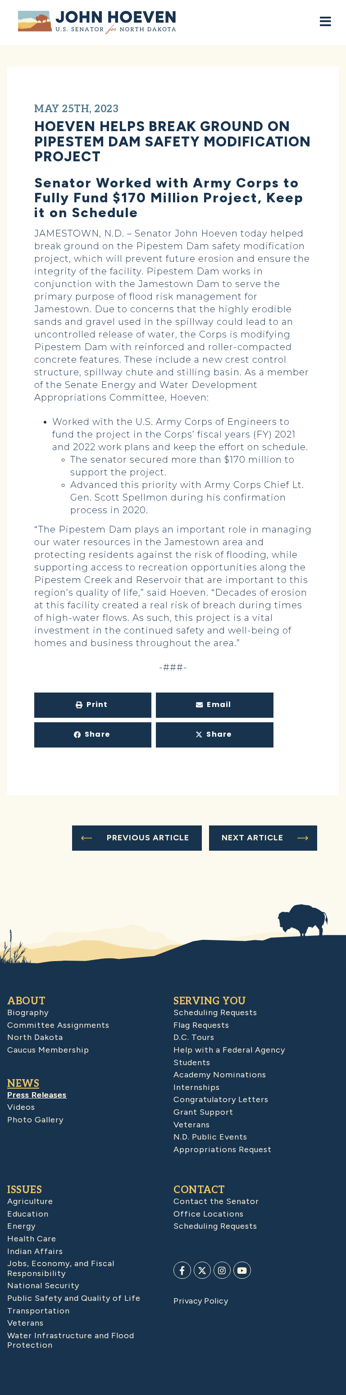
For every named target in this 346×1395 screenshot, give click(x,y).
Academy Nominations (219, 1075)
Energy (21, 1226)
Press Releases (37, 1095)
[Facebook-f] (182, 1270)
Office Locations (208, 1214)
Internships (196, 1087)
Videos (21, 1107)
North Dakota (35, 1037)
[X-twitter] (202, 1270)
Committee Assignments (58, 1025)
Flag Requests (201, 1025)
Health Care (31, 1239)
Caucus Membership (48, 1050)
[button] (92, 705)
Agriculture (30, 1201)
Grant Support (203, 1112)
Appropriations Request (222, 1149)
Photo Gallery (35, 1120)
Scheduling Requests (215, 1012)
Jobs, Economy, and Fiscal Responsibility (60, 1268)
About (26, 1001)
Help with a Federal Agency (229, 1050)
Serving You (209, 1001)
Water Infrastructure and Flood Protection (70, 1340)
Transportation (38, 1311)
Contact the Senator (216, 1201)
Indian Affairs (35, 1251)
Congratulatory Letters (221, 1099)
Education (28, 1214)
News (23, 1084)
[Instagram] (222, 1270)
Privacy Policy (200, 1301)
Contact (199, 1190)
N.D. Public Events (210, 1137)
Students (191, 1062)
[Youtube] (241, 1270)
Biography (28, 1012)
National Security (43, 1285)
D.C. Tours (193, 1037)
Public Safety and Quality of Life (74, 1298)
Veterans (191, 1125)
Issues (24, 1190)
